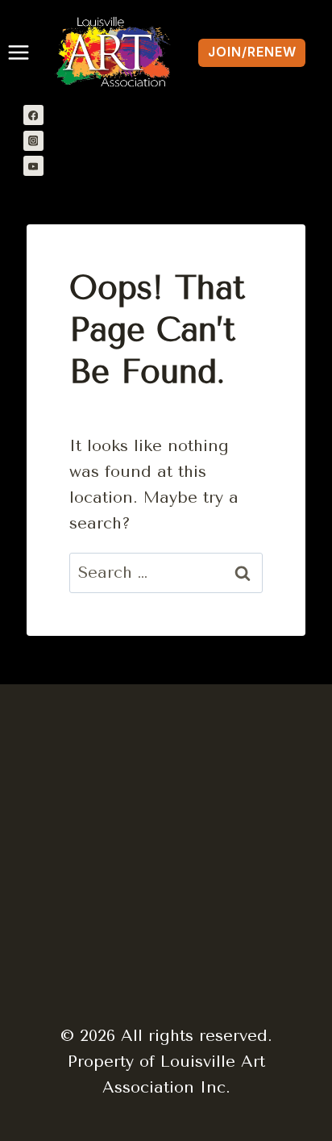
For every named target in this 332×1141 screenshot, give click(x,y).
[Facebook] (33, 115)
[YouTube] (33, 166)
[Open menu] (15, 52)
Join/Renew (252, 52)
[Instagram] (33, 141)
